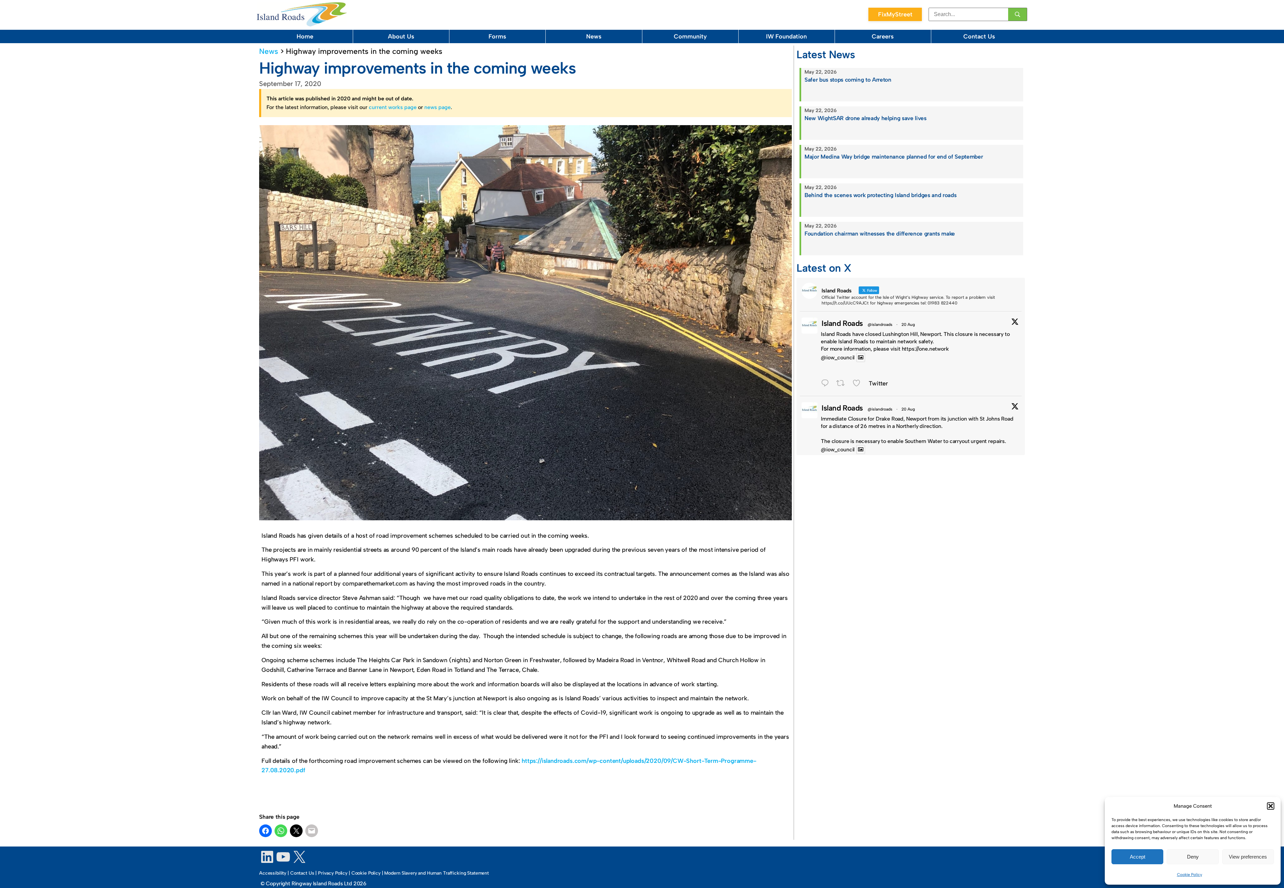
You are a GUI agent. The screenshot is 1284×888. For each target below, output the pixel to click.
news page (437, 107)
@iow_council (838, 357)
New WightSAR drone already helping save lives (866, 118)
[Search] (1017, 14)
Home (305, 36)
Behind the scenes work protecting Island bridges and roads (880, 195)
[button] (1270, 806)
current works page (393, 107)
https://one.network (925, 349)
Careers (883, 36)
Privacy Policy (332, 873)
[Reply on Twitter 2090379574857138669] (827, 384)
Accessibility (272, 873)
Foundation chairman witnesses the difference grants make (880, 233)
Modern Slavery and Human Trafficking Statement (436, 873)
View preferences (1248, 857)
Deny (1193, 857)
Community (690, 36)
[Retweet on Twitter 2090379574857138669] (843, 384)
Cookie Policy (1189, 874)
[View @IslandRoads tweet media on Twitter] (860, 357)
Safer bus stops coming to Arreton (848, 79)
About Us (401, 36)
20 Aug (908, 324)
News (594, 36)
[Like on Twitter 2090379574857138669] (859, 384)
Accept (1137, 857)
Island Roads (842, 323)
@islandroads (880, 324)
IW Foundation (786, 36)
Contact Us (979, 36)
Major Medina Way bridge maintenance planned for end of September (894, 156)
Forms (497, 36)
